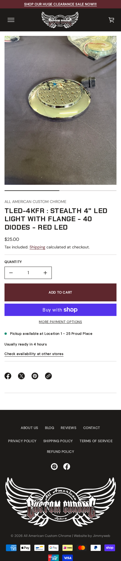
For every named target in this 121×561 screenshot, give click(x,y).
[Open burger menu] (11, 20)
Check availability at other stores (34, 354)
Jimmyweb (101, 536)
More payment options (60, 322)
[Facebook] (66, 466)
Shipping (37, 247)
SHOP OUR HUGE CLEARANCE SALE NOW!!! (60, 4)
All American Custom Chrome (35, 201)
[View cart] (112, 20)
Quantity (13, 262)
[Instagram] (54, 466)
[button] (112, 20)
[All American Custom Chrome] (60, 19)
